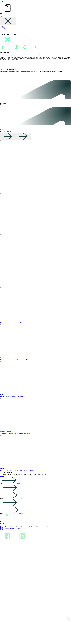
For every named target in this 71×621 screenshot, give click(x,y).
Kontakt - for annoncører (12, 528)
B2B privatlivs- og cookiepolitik (5, 530)
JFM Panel (19, 528)
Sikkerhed (56, 530)
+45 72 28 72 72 (18, 483)
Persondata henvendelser (28, 530)
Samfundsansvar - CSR (7, 526)
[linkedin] (22, 539)
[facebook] (7, 539)
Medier (3, 26)
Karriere (3, 27)
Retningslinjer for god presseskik (42, 526)
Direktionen (2, 526)
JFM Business (4, 25)
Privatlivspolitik (18, 530)
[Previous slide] (8, 136)
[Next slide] (23, 136)
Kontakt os (2, 476)
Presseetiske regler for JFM (33, 526)
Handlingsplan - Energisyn (51, 526)
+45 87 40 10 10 (19, 505)
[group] (35, 166)
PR (16, 528)
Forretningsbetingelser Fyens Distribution (48, 530)
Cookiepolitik (23, 530)
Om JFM (3, 28)
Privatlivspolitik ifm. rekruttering (37, 530)
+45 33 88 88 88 (21, 513)
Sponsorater (13, 526)
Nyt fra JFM (4, 30)
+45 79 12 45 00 (19, 498)
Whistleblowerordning (18, 526)
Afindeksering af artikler (6, 31)
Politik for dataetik (13, 530)
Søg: (1, 16)
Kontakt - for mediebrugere (4, 528)
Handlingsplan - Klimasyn (60, 526)
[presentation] (4, 12)
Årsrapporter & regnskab (25, 526)
